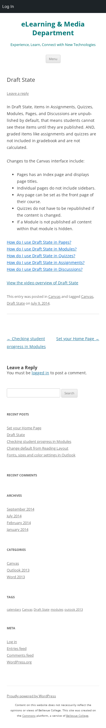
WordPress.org (19, 662)
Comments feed (20, 655)
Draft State (16, 303)
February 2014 (19, 522)
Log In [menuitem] (8, 6)
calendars (14, 610)
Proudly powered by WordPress (31, 696)
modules (57, 610)
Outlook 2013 (18, 570)
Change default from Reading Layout (37, 448)
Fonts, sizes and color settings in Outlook (41, 455)
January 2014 (17, 529)
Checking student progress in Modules (39, 441)
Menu (53, 59)
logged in (40, 372)
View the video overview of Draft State (42, 282)
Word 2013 (16, 576)
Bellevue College (77, 716)
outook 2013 (73, 610)
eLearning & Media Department (53, 28)
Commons (29, 716)
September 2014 (20, 509)
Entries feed (17, 648)
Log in (12, 641)
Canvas (54, 296)
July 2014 (14, 515)
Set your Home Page (77, 338)
